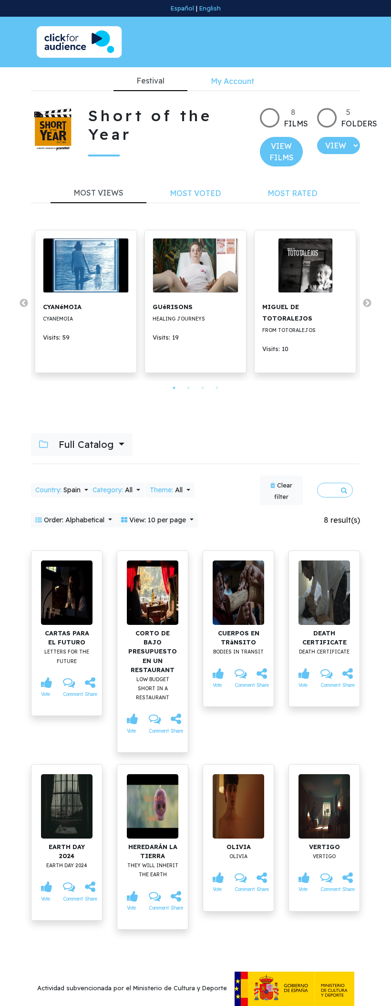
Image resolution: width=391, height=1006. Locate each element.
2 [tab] (188, 388)
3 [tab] (202, 388)
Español (182, 8)
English (210, 8)
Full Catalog (86, 444)
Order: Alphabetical (74, 520)
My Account (232, 81)
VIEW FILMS (281, 151)
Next (367, 303)
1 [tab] (174, 388)
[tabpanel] (86, 301)
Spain (58, 490)
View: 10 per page (157, 520)
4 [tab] (217, 388)
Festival (150, 80)
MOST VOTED (195, 193)
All (113, 490)
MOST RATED (292, 193)
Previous (24, 303)
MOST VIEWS (98, 192)
